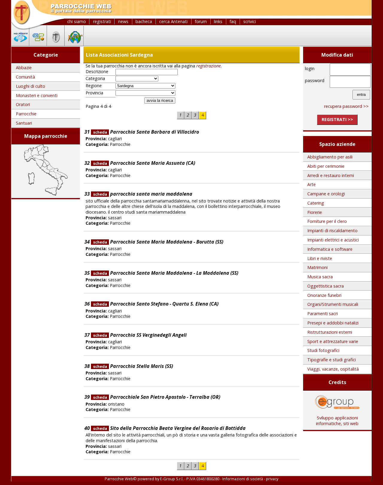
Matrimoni (317, 267)
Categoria (95, 78)
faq (233, 21)
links (218, 21)
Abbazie (24, 67)
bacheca (144, 21)
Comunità (25, 77)
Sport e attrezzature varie (332, 341)
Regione (94, 85)
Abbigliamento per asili (329, 157)
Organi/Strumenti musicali (332, 304)
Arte (311, 184)
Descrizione (97, 71)
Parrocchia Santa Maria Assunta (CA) (144, 163)
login (309, 68)
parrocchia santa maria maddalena (142, 194)
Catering (315, 203)
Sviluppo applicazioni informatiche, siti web (337, 420)
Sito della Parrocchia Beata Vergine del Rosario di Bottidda (169, 428)
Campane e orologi (326, 194)
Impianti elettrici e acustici (333, 240)
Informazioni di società (242, 478)
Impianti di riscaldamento (332, 230)
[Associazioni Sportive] (38, 44)
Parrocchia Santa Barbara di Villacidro (146, 132)
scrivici (249, 21)
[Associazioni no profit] (20, 44)
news (123, 21)
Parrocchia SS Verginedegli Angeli (140, 335)
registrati (102, 21)
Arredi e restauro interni (330, 175)
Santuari (24, 123)
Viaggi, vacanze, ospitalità (333, 369)
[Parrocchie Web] (56, 44)
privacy (272, 478)
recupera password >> (346, 106)
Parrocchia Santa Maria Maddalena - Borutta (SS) (158, 241)
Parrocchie (26, 114)
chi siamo (76, 21)
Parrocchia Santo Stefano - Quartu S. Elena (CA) (155, 303)
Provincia (94, 93)
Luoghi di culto (30, 86)
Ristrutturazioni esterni (329, 332)
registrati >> (337, 119)
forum (201, 21)
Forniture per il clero (327, 221)
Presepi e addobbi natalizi (332, 323)
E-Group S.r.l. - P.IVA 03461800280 (189, 478)
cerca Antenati (173, 21)
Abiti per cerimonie (325, 166)
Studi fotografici (323, 350)
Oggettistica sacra (325, 286)
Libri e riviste (319, 258)
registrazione (208, 66)
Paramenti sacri (322, 313)
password (314, 80)
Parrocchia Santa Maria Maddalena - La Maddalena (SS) (165, 273)
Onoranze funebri (324, 295)
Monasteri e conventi (36, 95)
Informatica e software (329, 249)
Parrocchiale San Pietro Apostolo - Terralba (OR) (156, 397)
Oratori (23, 104)
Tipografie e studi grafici (331, 359)
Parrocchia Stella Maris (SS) (133, 366)
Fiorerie (314, 212)
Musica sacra (320, 276)
